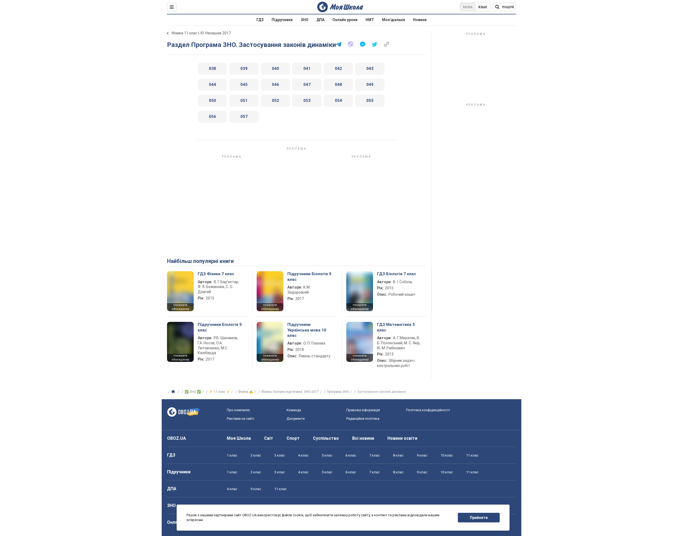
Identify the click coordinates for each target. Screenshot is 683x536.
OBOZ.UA (176, 438)
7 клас (374, 455)
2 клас (256, 455)
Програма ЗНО (338, 392)
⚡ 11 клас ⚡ (219, 392)
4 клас (303, 455)
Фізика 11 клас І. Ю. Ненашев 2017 (201, 33)
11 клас (472, 455)
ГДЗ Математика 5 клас (396, 327)
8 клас (398, 455)
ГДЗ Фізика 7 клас (216, 273)
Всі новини (363, 438)
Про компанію (238, 410)
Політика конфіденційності (428, 410)
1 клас (232, 455)
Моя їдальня (393, 20)
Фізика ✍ (245, 392)
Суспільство (326, 438)
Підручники (282, 20)
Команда (294, 410)
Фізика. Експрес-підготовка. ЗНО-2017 (290, 392)
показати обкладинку (180, 307)
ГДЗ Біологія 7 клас (396, 273)
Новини (420, 20)
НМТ (370, 20)
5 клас (327, 455)
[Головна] (174, 392)
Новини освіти (402, 438)
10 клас (446, 455)
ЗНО (304, 20)
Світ (268, 438)
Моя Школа (239, 438)
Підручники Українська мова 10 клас (306, 330)
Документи (296, 419)
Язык (482, 7)
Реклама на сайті (240, 419)
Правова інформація (363, 410)
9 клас (422, 455)
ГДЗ (260, 20)
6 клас (351, 455)
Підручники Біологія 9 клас (309, 276)
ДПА (320, 20)
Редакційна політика (362, 419)
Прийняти (479, 517)
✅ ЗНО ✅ (193, 392)
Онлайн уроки (345, 20)
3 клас (279, 455)
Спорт (293, 438)
